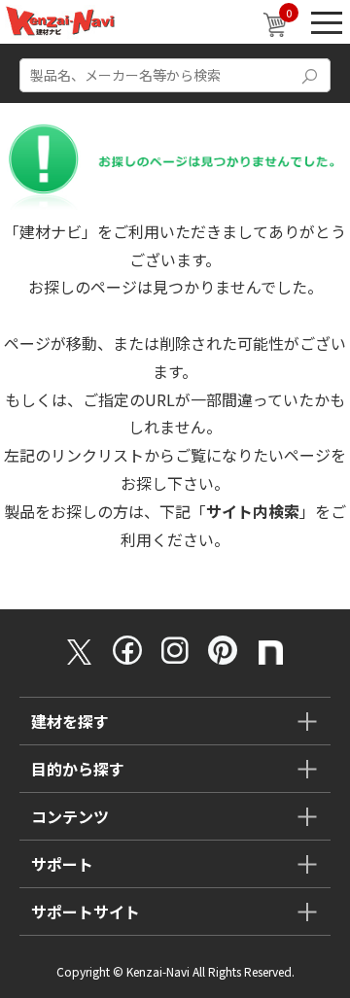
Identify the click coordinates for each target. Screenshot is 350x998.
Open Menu (326, 22)
